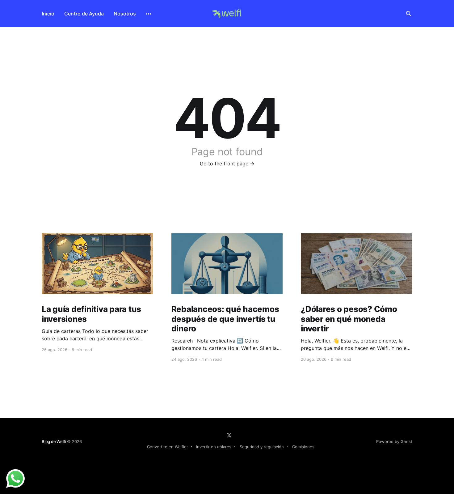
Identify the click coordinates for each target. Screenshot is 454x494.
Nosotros (125, 14)
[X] (229, 435)
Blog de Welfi (54, 441)
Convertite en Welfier (167, 446)
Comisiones (303, 446)
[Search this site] (409, 14)
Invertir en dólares (213, 446)
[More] (148, 14)
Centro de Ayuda (84, 14)
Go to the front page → (227, 163)
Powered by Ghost (394, 441)
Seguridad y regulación (262, 446)
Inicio (48, 14)
